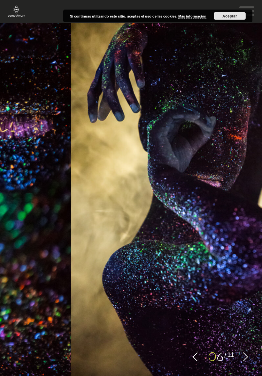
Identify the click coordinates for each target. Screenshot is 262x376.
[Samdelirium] (16, 11)
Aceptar (229, 16)
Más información (192, 16)
